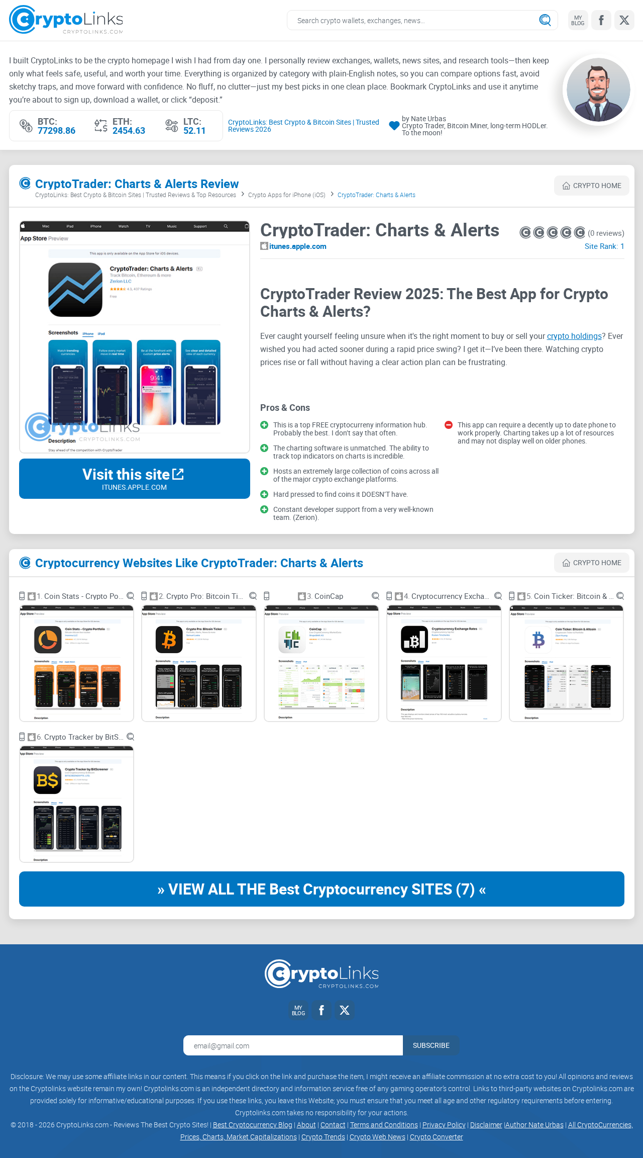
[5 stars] (579, 232)
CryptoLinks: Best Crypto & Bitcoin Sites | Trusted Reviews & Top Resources (135, 195)
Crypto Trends (323, 1136)
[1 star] (526, 232)
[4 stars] (567, 232)
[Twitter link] (624, 20)
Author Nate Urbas (534, 1124)
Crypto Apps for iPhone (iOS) (287, 195)
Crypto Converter (436, 1136)
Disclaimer (486, 1124)
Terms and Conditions (384, 1124)
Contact (333, 1124)
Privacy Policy (444, 1124)
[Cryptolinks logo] (66, 20)
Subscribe (431, 1045)
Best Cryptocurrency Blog (252, 1124)
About (306, 1124)
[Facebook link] (601, 20)
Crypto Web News (377, 1136)
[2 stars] (540, 232)
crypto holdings (574, 335)
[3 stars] (553, 232)
